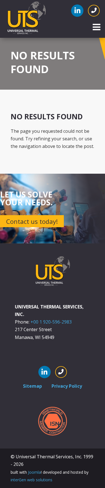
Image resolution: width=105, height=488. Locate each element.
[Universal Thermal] (26, 18)
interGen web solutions (31, 479)
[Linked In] (77, 10)
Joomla (34, 472)
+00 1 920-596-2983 (51, 322)
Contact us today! (32, 221)
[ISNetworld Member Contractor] (52, 421)
